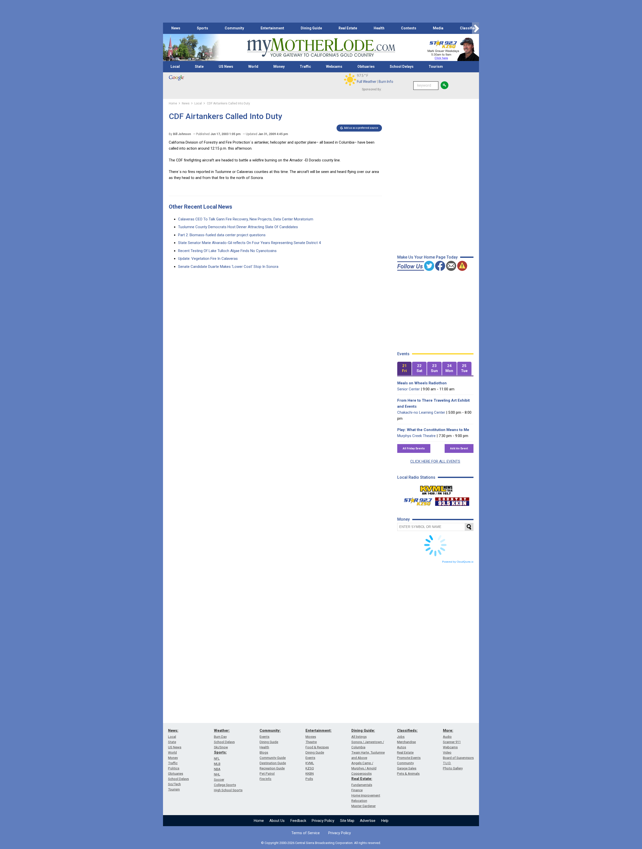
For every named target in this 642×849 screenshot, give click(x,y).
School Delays (402, 67)
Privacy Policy (323, 820)
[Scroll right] (475, 28)
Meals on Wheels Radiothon (422, 383)
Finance (357, 790)
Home (259, 820)
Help (384, 820)
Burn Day (220, 737)
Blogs (264, 752)
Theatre (311, 742)
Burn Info (386, 82)
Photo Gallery (453, 768)
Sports (202, 28)
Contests (408, 28)
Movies (310, 737)
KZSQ (309, 768)
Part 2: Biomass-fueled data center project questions (222, 235)
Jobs (401, 737)
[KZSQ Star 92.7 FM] (415, 500)
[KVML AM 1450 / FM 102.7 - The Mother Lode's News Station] (436, 489)
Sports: (220, 752)
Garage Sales (406, 768)
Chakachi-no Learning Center (421, 412)
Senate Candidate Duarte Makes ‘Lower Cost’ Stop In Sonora (228, 266)
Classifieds (469, 28)
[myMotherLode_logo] (321, 47)
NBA (217, 769)
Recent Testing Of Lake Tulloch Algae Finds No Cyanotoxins (227, 251)
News (175, 28)
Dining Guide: (363, 730)
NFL (217, 758)
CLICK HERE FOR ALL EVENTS (435, 461)
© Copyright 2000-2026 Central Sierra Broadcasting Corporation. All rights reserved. (321, 843)
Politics (173, 768)
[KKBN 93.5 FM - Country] (452, 500)
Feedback (298, 820)
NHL (217, 774)
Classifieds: (407, 730)
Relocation (359, 801)
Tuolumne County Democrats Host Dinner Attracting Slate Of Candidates (238, 227)
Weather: (222, 730)
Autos (401, 747)
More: (448, 730)
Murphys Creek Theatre (416, 436)
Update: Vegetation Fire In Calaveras (208, 258)
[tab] (404, 369)
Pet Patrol (267, 773)
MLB (217, 764)
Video (447, 752)
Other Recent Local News (200, 207)
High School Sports (228, 790)
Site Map (347, 820)
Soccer (219, 779)
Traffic (305, 67)
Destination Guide (273, 763)
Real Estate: (361, 778)
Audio (447, 737)
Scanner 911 (452, 742)
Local (175, 67)
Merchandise (406, 742)
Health (379, 28)
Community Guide (273, 758)
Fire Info (265, 779)
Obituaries (366, 67)
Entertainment (272, 28)
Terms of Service (305, 833)
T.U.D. (447, 763)
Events (264, 737)
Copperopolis (361, 773)
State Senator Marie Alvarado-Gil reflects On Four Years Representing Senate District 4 (249, 242)
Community (234, 28)
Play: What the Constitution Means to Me (433, 430)
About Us (277, 820)
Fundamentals (361, 785)
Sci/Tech (174, 784)
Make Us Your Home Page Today (427, 257)
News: (173, 730)
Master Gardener (363, 806)
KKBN (309, 773)
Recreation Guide (272, 768)
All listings (359, 737)
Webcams (334, 67)
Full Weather (366, 82)
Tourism (436, 67)
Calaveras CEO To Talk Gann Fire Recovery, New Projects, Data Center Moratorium (245, 219)
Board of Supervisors (458, 758)
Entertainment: (318, 730)
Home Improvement (365, 795)
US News (226, 67)
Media (438, 28)
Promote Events (409, 758)
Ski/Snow (221, 747)
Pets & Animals (408, 773)
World (253, 67)
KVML (309, 763)
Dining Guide (311, 28)
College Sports (225, 785)
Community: (270, 730)
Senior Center (408, 389)
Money (279, 67)
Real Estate (348, 28)
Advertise (367, 820)
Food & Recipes (317, 747)
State (199, 67)
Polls (309, 779)
